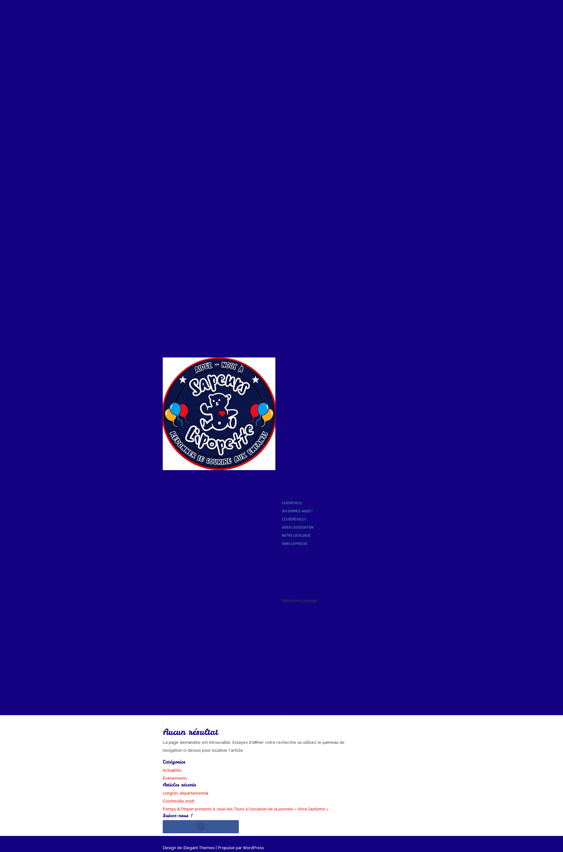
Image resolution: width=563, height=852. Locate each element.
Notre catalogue (296, 535)
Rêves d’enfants (295, 560)
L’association (292, 616)
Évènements (175, 778)
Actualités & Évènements (302, 671)
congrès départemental (185, 793)
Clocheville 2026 (178, 801)
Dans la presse (294, 543)
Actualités (172, 770)
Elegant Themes (199, 847)
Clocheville (292, 503)
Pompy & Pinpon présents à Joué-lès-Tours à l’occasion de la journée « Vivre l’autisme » (246, 809)
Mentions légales (295, 703)
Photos (287, 687)
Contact (288, 695)
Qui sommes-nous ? (297, 511)
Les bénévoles (294, 519)
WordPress (253, 847)
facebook (289, 592)
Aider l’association (297, 527)
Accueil (288, 486)
